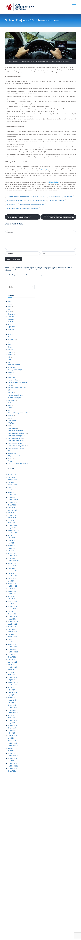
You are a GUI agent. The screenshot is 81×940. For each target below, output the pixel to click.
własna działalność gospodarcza (18, 463)
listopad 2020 (12, 649)
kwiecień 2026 (12, 485)
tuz (9, 425)
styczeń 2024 (12, 553)
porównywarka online (48, 169)
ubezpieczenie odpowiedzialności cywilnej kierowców (22, 209)
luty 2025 (11, 520)
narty (9, 360)
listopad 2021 (12, 619)
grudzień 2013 (12, 763)
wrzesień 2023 (12, 563)
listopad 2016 (12, 730)
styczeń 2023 (12, 583)
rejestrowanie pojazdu (15, 398)
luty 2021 (11, 642)
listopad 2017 (12, 723)
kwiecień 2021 (12, 637)
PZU (9, 390)
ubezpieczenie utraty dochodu (17, 446)
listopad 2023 (12, 558)
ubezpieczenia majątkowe (56, 200)
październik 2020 (13, 652)
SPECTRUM (11, 410)
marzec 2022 (12, 609)
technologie (11, 418)
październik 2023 (13, 561)
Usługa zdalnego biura (15, 456)
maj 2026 (11, 482)
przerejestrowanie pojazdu (16, 387)
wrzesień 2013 (12, 768)
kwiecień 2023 (12, 576)
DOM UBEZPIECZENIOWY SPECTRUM (18, 196)
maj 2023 (11, 573)
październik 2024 (13, 530)
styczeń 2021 (12, 644)
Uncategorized (12, 453)
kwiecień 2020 (12, 667)
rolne (9, 403)
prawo (10, 385)
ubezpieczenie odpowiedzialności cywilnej (32, 204)
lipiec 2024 (11, 538)
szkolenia (10, 415)
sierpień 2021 (12, 627)
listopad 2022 (12, 589)
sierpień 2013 (12, 771)
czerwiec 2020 (12, 662)
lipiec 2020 (11, 659)
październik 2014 (13, 756)
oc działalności (12, 367)
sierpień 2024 (12, 535)
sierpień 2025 (12, 505)
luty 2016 (11, 738)
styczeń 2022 (12, 614)
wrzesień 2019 (12, 685)
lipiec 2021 (11, 629)
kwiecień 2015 (12, 753)
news (9, 362)
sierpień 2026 (12, 474)
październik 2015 (13, 746)
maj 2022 (11, 604)
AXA (9, 309)
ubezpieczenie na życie (15, 443)
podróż (10, 375)
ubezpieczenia (68, 196)
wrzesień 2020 (12, 654)
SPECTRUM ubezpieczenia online (43, 61)
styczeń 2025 (12, 523)
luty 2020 (11, 672)
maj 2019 (11, 695)
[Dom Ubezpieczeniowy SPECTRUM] (20, 7)
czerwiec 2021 (12, 632)
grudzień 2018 (12, 708)
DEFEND (10, 324)
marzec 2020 (12, 670)
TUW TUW (11, 423)
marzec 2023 (12, 578)
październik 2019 (13, 682)
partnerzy (11, 372)
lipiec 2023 (11, 568)
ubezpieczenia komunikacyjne (60, 61)
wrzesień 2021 (12, 624)
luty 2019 (11, 703)
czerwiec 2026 (12, 480)
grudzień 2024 (12, 525)
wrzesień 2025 (12, 502)
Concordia (11, 319)
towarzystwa (12, 420)
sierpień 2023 (12, 566)
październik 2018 (13, 713)
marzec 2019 (12, 700)
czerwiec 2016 (12, 735)
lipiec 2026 (11, 477)
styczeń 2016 (12, 741)
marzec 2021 (12, 639)
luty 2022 (11, 611)
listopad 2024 (12, 528)
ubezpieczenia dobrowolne (15, 200)
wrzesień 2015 (12, 748)
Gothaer (10, 337)
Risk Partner (12, 400)
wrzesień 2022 (12, 594)
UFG (69, 61)
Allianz (10, 301)
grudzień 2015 (12, 743)
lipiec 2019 (11, 690)
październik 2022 (13, 591)
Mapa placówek (54, 182)
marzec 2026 (12, 487)
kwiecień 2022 (12, 606)
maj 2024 (11, 543)
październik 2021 (13, 621)
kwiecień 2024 (12, 545)
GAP (9, 332)
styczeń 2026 (12, 492)
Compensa (11, 317)
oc (44, 196)
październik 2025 (13, 500)
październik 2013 (13, 766)
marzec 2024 (12, 548)
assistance (11, 304)
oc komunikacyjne (54, 196)
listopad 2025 (12, 497)
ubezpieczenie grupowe (15, 438)
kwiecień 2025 (12, 515)
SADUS (32, 61)
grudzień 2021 (12, 616)
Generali (10, 334)
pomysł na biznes (13, 380)
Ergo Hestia (11, 327)
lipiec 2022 (11, 599)
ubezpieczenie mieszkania (16, 441)
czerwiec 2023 (12, 571)
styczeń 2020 (12, 675)
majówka (11, 352)
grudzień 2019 (12, 677)
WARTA (10, 458)
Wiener (10, 461)
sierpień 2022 (12, 596)
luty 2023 (11, 581)
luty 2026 (11, 490)
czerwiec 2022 (12, 601)
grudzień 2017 (12, 720)
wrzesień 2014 (12, 758)
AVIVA (9, 306)
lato (9, 342)
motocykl (11, 355)
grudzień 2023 (12, 556)
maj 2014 (11, 761)
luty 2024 (11, 551)
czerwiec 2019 (12, 692)
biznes (10, 311)
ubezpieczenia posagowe (16, 436)
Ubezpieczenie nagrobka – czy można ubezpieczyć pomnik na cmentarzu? (19, 217)
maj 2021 (11, 634)
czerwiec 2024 (12, 540)
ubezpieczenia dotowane (15, 431)
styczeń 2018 (12, 718)
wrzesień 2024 (12, 533)
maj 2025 (11, 513)
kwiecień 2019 (12, 697)
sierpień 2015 (12, 751)
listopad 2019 (12, 680)
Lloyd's (10, 347)
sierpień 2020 (12, 657)
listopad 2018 (12, 710)
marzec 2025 (12, 518)
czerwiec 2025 (12, 510)
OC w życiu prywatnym (15, 370)
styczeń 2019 (12, 705)
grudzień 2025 (12, 495)
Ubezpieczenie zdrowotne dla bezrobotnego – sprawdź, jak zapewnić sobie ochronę (58, 217)
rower (10, 405)
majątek (10, 349)
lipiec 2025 (11, 507)
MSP (9, 357)
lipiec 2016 (11, 733)
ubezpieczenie (11, 204)
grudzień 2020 (12, 647)
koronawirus (12, 339)
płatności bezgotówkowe (15, 395)
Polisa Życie (11, 377)
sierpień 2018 (12, 715)
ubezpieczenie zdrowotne (16, 448)
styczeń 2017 (12, 728)
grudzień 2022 (12, 586)
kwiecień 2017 (12, 725)
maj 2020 (11, 665)
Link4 (9, 344)
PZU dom (11, 393)
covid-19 (10, 322)
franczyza (36, 196)
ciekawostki (27, 61)
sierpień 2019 (12, 687)
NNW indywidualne (14, 365)
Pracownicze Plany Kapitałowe (17, 382)
